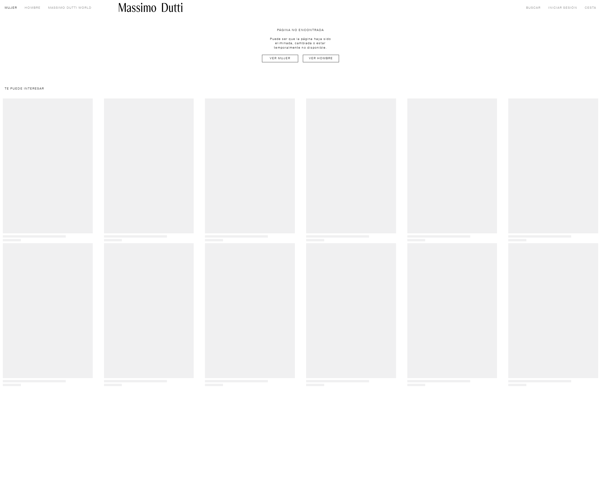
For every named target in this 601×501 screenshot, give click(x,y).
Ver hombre (321, 58)
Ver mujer (280, 58)
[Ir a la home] (151, 7)
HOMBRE (32, 7)
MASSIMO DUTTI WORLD (70, 7)
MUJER (11, 7)
